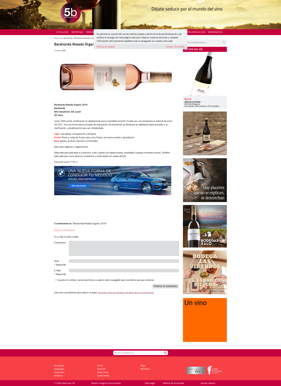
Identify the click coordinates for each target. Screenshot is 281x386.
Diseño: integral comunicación (106, 383)
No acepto (179, 46)
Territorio (58, 375)
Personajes (92, 32)
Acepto (169, 46)
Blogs (143, 365)
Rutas (100, 365)
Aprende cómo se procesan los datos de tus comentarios (126, 292)
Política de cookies (106, 46)
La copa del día (66, 38)
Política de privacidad (173, 383)
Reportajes (77, 32)
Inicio (56, 38)
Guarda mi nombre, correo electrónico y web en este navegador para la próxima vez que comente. (106, 280)
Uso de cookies (208, 383)
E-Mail (57, 270)
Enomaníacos (215, 32)
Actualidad (62, 32)
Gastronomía (103, 375)
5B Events (145, 369)
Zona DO (101, 369)
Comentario (60, 242)
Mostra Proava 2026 (194, 32)
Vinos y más (102, 372)
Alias (56, 261)
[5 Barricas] (70, 13)
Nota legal (150, 383)
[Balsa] (205, 74)
